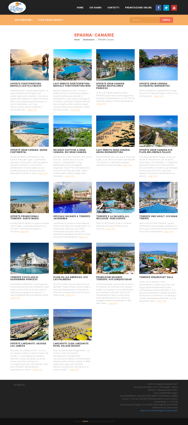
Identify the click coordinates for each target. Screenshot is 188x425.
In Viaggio (19, 385)
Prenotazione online (138, 7)
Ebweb (85, 421)
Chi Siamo (95, 7)
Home (80, 7)
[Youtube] (174, 8)
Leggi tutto (32, 110)
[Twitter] (166, 8)
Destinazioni (23, 20)
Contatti (113, 7)
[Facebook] (158, 8)
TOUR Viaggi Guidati (50, 20)
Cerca (166, 20)
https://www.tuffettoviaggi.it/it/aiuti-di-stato (159, 410)
